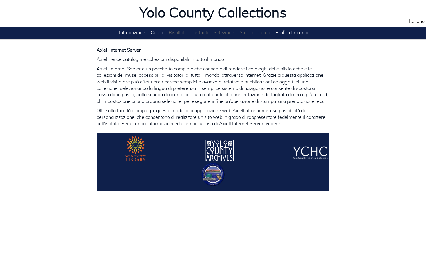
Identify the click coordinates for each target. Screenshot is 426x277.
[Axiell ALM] (136, 159)
